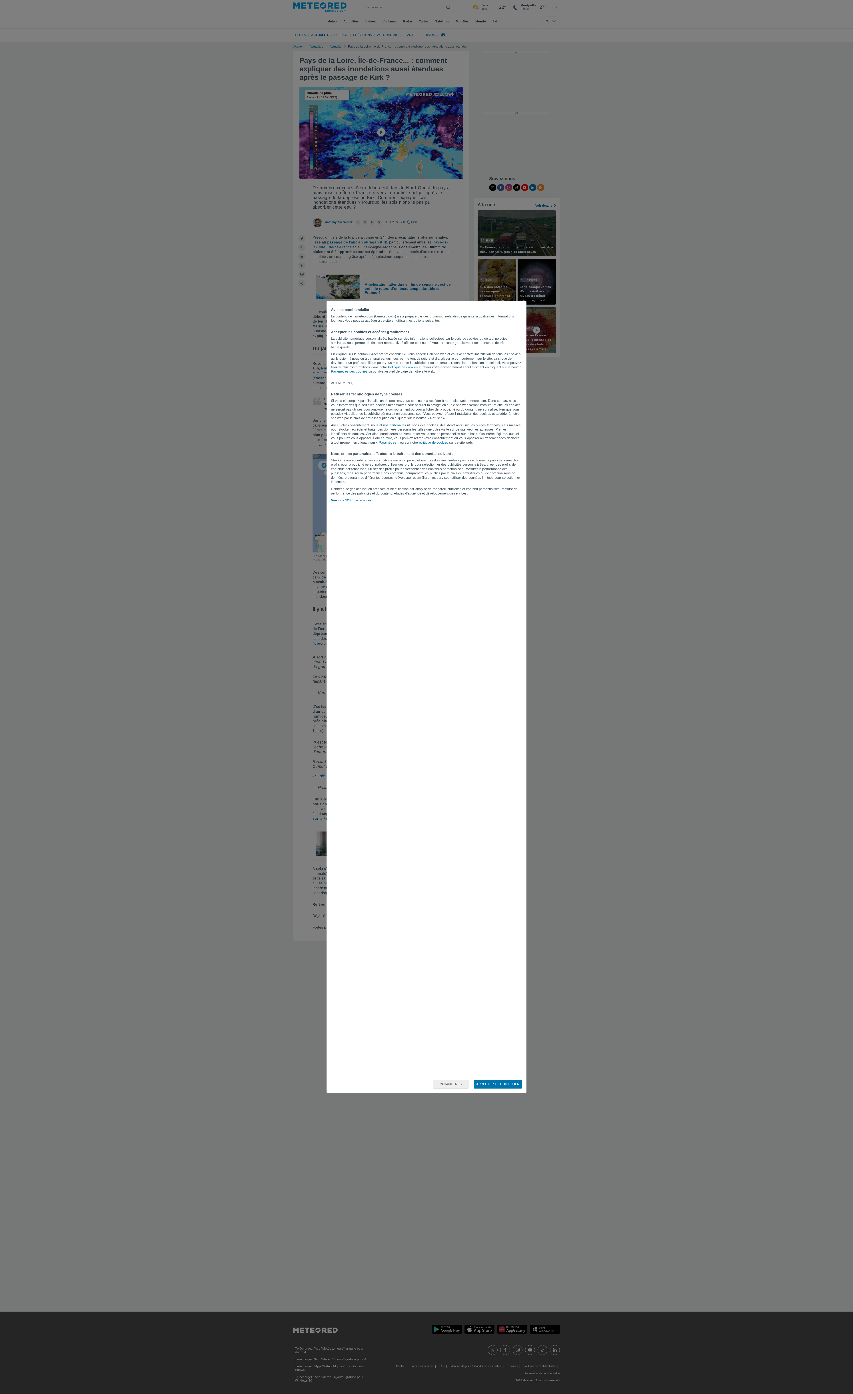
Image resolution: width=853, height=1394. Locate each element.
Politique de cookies (403, 367)
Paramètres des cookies (349, 371)
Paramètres (387, 442)
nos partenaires (394, 425)
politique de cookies (433, 442)
